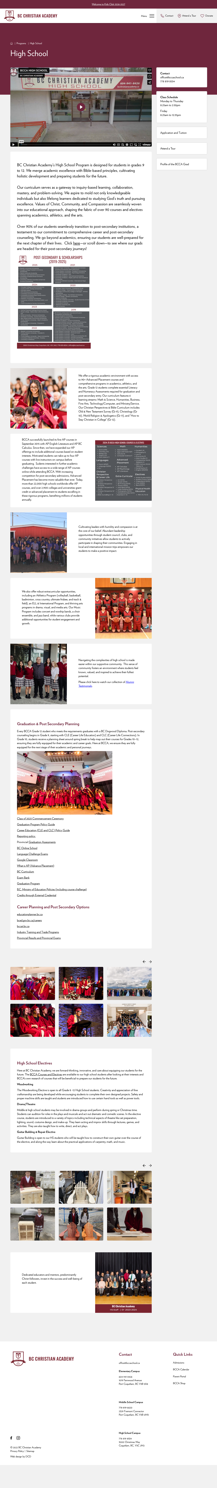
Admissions (178, 1362)
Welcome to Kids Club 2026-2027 (108, 4)
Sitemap (30, 1451)
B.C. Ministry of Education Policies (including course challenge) (52, 889)
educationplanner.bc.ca (30, 914)
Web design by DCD (20, 1456)
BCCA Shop (179, 1383)
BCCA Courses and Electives (46, 1074)
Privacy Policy (17, 1451)
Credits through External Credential (36, 895)
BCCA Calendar (181, 1369)
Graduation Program (28, 883)
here (76, 243)
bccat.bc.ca (23, 926)
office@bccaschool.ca (172, 77)
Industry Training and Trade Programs (38, 932)
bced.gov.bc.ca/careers (29, 920)
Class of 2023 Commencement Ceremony (40, 818)
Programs (21, 43)
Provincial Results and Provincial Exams (39, 938)
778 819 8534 (167, 81)
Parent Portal (179, 1376)
